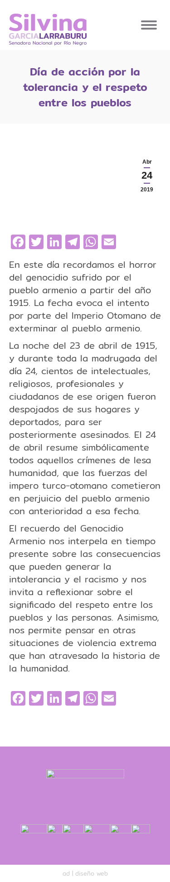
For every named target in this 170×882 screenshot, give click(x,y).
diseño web (91, 873)
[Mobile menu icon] (149, 25)
